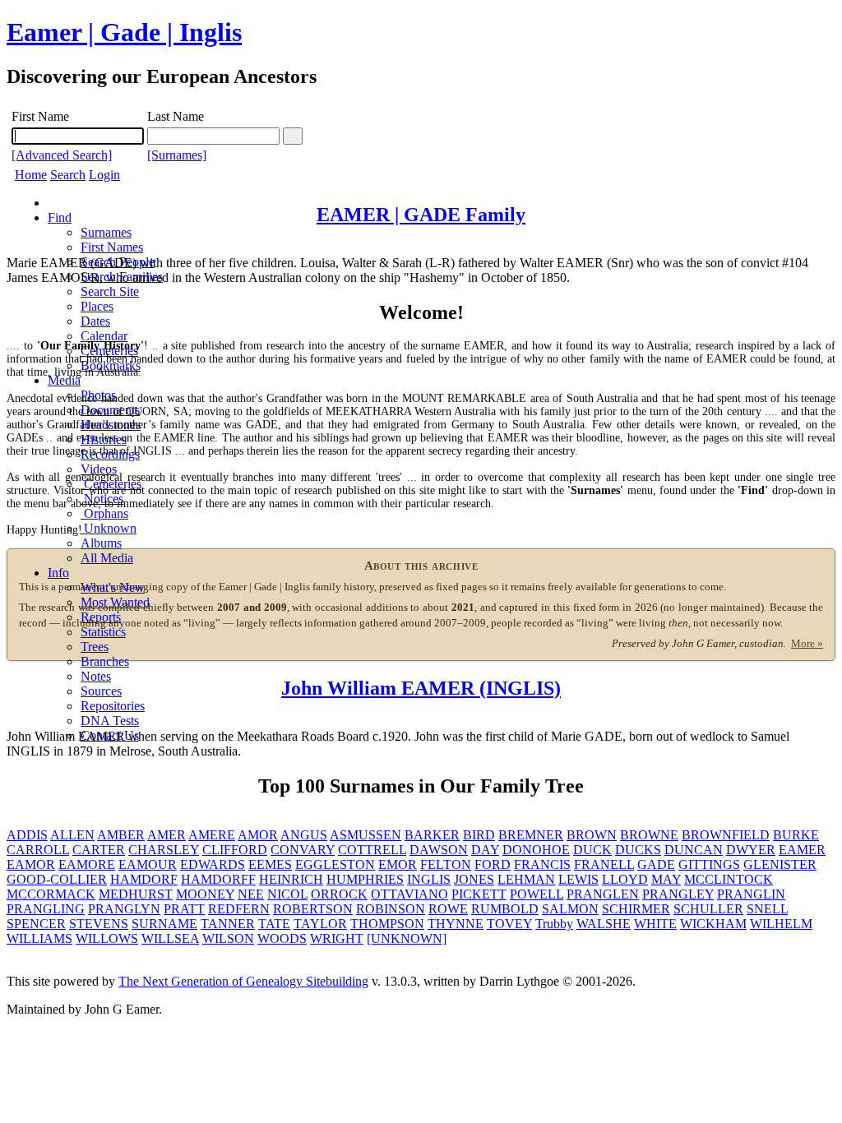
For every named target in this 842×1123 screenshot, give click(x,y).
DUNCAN (693, 850)
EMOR (397, 864)
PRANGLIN (751, 894)
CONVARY (303, 850)
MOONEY (205, 894)
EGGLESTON (335, 864)
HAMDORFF (218, 879)
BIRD (479, 835)
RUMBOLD (505, 909)
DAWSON (438, 850)
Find (60, 217)
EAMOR (31, 864)
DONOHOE (536, 850)
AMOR (258, 835)
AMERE (211, 835)
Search (68, 175)
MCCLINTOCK (728, 879)
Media (64, 380)
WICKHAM (713, 924)
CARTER (98, 850)
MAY (666, 879)
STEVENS (98, 924)
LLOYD (625, 879)
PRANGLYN (124, 909)
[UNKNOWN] (406, 938)
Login (104, 175)
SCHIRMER (636, 909)
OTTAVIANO (409, 894)
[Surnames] (176, 155)
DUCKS (638, 850)
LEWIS (578, 879)
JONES (474, 879)
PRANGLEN (603, 894)
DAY (485, 850)
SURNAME (164, 924)
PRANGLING (46, 909)
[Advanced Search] (62, 155)
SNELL (767, 909)
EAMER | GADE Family (421, 214)
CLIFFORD (234, 850)
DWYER (750, 850)
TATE (274, 924)
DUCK (592, 850)
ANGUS (303, 835)
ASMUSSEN (365, 835)
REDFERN (239, 909)
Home (31, 175)
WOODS (282, 938)
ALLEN (72, 835)
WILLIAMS (39, 938)
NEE (251, 894)
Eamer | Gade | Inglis (124, 32)
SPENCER (36, 924)
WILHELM (781, 924)
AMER (166, 835)
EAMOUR (147, 864)
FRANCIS (542, 864)
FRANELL (604, 864)
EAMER (802, 850)
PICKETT (479, 894)
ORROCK (339, 894)
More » (807, 643)
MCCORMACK (51, 894)
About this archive (421, 565)
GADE (656, 864)
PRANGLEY (678, 894)
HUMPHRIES (365, 879)
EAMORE (86, 864)
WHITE (655, 924)
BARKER (432, 835)
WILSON (228, 938)
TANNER (228, 924)
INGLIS (429, 879)
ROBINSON (390, 909)
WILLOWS (107, 938)
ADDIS (27, 835)
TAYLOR (320, 924)
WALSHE (603, 924)
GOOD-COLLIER (57, 879)
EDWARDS (212, 864)
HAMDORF (144, 879)
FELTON (445, 864)
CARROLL (38, 850)
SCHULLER (708, 909)
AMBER (121, 835)
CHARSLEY (163, 850)
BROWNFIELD (726, 835)
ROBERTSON (313, 909)
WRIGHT (336, 938)
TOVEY (509, 924)
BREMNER (530, 835)
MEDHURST (136, 894)
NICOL (287, 894)
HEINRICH (291, 879)
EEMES (270, 864)
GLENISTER (780, 864)
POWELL (536, 894)
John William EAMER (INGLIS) (421, 688)
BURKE (796, 835)
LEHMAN (526, 879)
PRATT (184, 909)
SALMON (570, 909)
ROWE (448, 909)
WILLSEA (170, 938)
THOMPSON (387, 924)
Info (58, 573)
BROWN (592, 835)
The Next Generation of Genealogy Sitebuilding (243, 981)
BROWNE (649, 835)
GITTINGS (709, 864)
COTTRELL (372, 850)
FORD (492, 864)
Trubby (554, 924)
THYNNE (455, 924)
